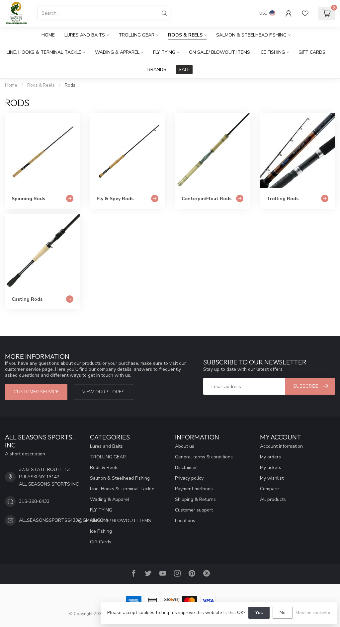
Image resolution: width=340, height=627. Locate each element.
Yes (259, 612)
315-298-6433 (34, 501)
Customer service (36, 392)
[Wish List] (305, 13)
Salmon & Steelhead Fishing (251, 35)
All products (273, 499)
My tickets (270, 467)
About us (184, 446)
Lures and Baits (84, 35)
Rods (70, 85)
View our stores (103, 392)
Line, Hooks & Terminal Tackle (44, 52)
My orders (270, 457)
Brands (156, 69)
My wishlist (272, 478)
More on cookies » (313, 612)
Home (48, 35)
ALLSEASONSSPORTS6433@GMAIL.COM (63, 520)
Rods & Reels (185, 35)
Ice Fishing (272, 52)
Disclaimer (186, 467)
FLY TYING (164, 52)
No (283, 612)
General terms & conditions (204, 457)
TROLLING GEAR (136, 35)
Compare (269, 489)
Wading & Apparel (117, 52)
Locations (185, 520)
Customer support (194, 510)
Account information (281, 446)
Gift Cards (311, 52)
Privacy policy (189, 478)
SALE (184, 69)
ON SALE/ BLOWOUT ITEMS (219, 52)
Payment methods (194, 489)
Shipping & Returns (195, 499)
